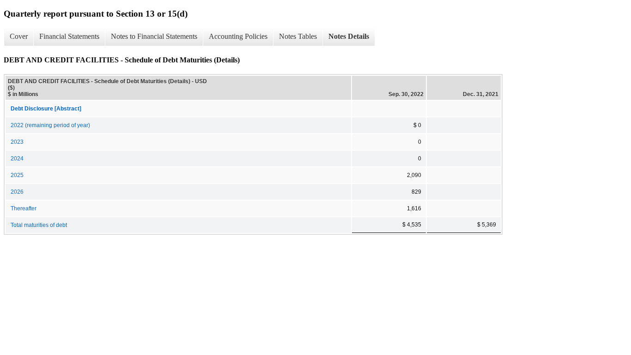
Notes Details (348, 36)
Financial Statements (69, 36)
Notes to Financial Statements (154, 36)
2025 (17, 175)
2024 (17, 158)
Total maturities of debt (39, 225)
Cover (19, 36)
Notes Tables (298, 36)
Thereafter (23, 208)
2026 (17, 192)
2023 (17, 142)
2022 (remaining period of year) (50, 125)
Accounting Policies (238, 36)
